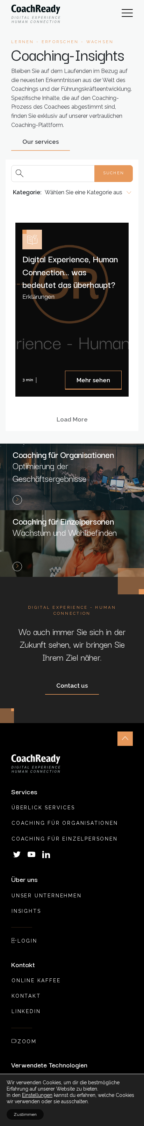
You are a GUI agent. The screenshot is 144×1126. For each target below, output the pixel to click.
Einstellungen (37, 1095)
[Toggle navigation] (127, 13)
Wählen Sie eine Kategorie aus (83, 192)
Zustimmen (25, 1114)
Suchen (113, 173)
